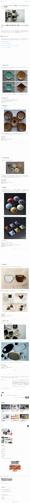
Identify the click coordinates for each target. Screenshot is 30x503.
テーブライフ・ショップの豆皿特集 (6, 47)
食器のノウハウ (4, 453)
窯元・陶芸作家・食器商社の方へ (6, 489)
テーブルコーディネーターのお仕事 (6, 458)
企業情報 (3, 497)
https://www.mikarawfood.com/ (5, 388)
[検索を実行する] (28, 426)
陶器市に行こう (4, 451)
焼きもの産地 (3, 449)
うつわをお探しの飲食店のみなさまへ (6, 491)
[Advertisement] (15, 55)
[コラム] (4, 1)
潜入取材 (3, 456)
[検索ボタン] (26, 1)
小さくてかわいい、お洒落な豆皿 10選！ (6, 43)
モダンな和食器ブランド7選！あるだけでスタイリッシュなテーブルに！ (10, 45)
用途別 (2, 392)
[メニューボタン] (28, 1)
